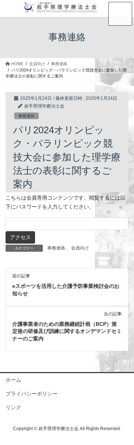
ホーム (13, 380)
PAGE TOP (123, 425)
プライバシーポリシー (32, 394)
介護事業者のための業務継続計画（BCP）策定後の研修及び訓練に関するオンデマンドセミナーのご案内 (67, 331)
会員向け (80, 248)
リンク (13, 407)
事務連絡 (26, 116)
